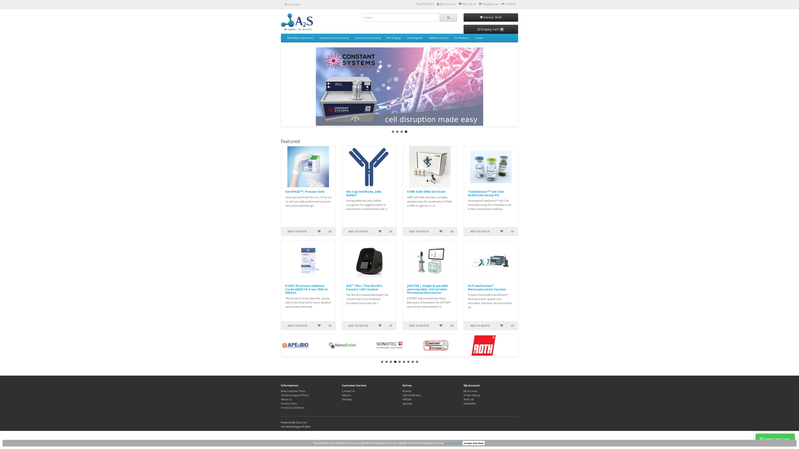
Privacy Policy (289, 403)
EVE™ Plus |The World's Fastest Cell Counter (364, 287)
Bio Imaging (394, 38)
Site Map (347, 399)
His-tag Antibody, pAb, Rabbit (364, 193)
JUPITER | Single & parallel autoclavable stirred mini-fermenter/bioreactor (427, 289)
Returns (346, 395)
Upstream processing (367, 38)
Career (479, 38)
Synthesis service (439, 38)
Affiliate (407, 399)
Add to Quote (297, 231)
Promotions (462, 38)
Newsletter (470, 403)
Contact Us (348, 391)
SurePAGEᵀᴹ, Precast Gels (305, 191)
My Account (470, 391)
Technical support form (295, 395)
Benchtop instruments (300, 38)
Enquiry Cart (491, 29)
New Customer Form (293, 391)
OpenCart (301, 422)
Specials (407, 403)
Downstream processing (334, 38)
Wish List (469, 399)
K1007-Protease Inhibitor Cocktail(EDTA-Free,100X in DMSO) (306, 289)
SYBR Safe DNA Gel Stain (426, 191)
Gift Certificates (412, 395)
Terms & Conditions (292, 408)
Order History (472, 395)
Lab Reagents (415, 38)
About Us (286, 399)
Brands (407, 391)
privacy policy (453, 443)
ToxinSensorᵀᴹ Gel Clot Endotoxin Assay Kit (486, 193)
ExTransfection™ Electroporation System (487, 287)
